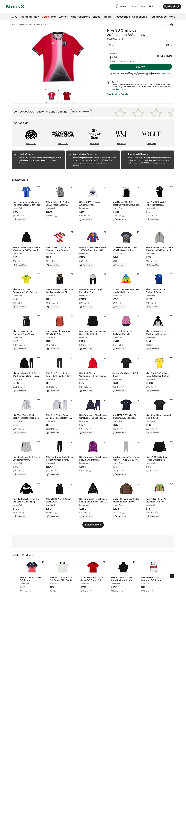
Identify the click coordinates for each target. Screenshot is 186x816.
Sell (159, 6)
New (36, 16)
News (134, 6)
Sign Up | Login (172, 6)
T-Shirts (37, 24)
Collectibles (139, 16)
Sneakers (84, 16)
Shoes (96, 16)
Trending (26, 16)
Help (151, 6)
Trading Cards (158, 16)
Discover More (93, 524)
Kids (73, 16)
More (172, 16)
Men (54, 16)
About (143, 7)
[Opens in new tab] (132, 73)
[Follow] (38, 187)
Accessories (122, 16)
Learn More (165, 73)
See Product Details (117, 94)
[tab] (52, 96)
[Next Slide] (172, 576)
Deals (45, 16)
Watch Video (31, 143)
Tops (30, 24)
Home (14, 24)
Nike (44, 24)
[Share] (171, 25)
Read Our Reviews (79, 111)
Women (63, 16)
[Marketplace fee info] (139, 61)
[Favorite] (166, 25)
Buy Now (140, 66)
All (16, 16)
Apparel (107, 16)
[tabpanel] (59, 57)
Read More (94, 143)
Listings (122, 6)
